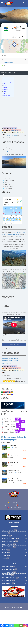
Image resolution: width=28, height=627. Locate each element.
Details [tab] (9, 72)
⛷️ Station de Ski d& (13, 470)
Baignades (5, 536)
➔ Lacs (15, 447)
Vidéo (4, 91)
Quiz (4, 93)
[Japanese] (4, 394)
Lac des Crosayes (7, 82)
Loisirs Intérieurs (7, 547)
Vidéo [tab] (14, 72)
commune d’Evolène (7, 152)
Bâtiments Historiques (8, 538)
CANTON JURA (6, 575)
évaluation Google (18, 132)
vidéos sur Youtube (16, 130)
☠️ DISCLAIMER (8, 505)
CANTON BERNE (7, 566)
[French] (10, 392)
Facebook (5, 89)
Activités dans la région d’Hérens (10, 360)
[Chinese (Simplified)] (4, 392)
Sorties (4, 555)
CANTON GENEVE (7, 572)
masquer (10, 79)
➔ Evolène (10, 449)
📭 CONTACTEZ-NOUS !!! (14, 500)
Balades (4, 87)
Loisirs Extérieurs (7, 544)
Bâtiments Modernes (8, 541)
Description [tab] (3, 72)
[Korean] (6, 394)
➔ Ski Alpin (18, 472)
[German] (12, 392)
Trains (4, 558)
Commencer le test (14, 344)
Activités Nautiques (8, 530)
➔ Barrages (19, 480)
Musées (4, 550)
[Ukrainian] (12, 394)
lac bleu (19, 236)
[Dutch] (6, 392)
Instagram (14, 128)
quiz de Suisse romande (13, 349)
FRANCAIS (20, 505)
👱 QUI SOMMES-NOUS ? (14, 502)
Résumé (5, 84)
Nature (4, 552)
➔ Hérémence (11, 482)
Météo (4, 85)
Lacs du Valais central (7, 363)
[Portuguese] (8, 394)
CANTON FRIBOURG (8, 569)
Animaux (4, 533)
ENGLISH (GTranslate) (15, 507)
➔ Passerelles (19, 464)
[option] (14, 17)
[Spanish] (10, 394)
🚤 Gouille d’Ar (11, 454)
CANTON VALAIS (7, 580)
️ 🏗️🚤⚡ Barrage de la (13, 479)
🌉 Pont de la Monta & (13, 462)
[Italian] (2, 394)
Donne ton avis (22, 37)
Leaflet (25, 52)
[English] (8, 392)
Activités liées (6, 95)
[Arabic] (2, 392)
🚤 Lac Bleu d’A (11, 445)
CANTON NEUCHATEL (8, 578)
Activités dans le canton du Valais (10, 358)
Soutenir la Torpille (12, 135)
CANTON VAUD (6, 583)
